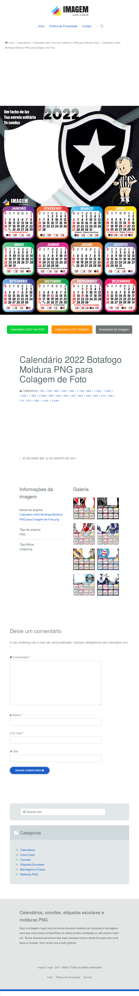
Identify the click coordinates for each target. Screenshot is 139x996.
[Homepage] (69, 11)
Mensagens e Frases (32, 869)
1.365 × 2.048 (37, 395)
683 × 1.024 (93, 391)
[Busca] (98, 22)
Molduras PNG (29, 874)
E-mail (18, 733)
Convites (25, 860)
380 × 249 (55, 395)
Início (41, 26)
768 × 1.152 (76, 391)
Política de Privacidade (63, 26)
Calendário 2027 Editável (72, 329)
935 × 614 (99, 395)
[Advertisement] (67, 75)
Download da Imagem (114, 329)
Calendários (27, 850)
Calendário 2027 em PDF (27, 329)
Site (15, 751)
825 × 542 (84, 395)
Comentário (22, 657)
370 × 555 (33, 400)
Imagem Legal (45, 967)
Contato (87, 26)
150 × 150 (45, 391)
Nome (17, 715)
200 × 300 (60, 391)
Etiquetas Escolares (32, 864)
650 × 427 (70, 395)
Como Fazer (27, 855)
